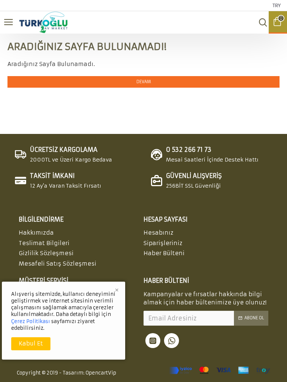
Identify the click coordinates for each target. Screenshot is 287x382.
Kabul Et (31, 343)
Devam (143, 81)
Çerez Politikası (30, 321)
